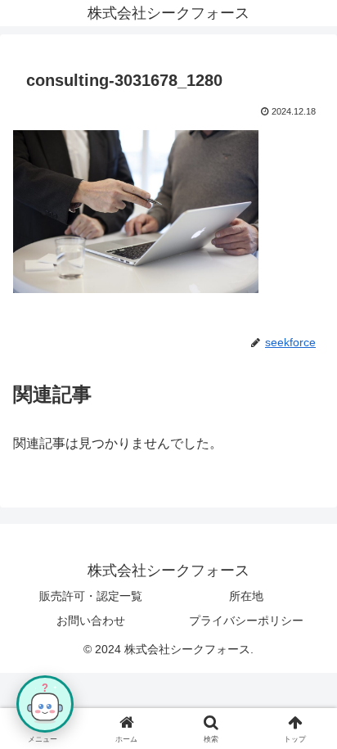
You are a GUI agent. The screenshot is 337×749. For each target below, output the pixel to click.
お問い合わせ (90, 620)
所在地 (246, 595)
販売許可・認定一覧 (90, 595)
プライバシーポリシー (246, 620)
